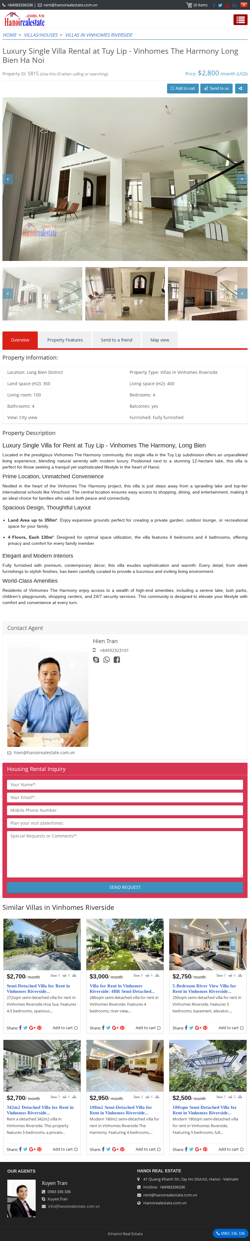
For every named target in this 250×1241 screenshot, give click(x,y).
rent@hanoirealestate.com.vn (71, 5)
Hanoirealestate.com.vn (165, 1203)
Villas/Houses (40, 35)
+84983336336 (20, 5)
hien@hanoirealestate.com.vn (44, 752)
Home (9, 35)
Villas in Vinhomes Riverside (98, 35)
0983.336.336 (232, 1233)
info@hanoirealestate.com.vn (74, 1206)
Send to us (219, 88)
